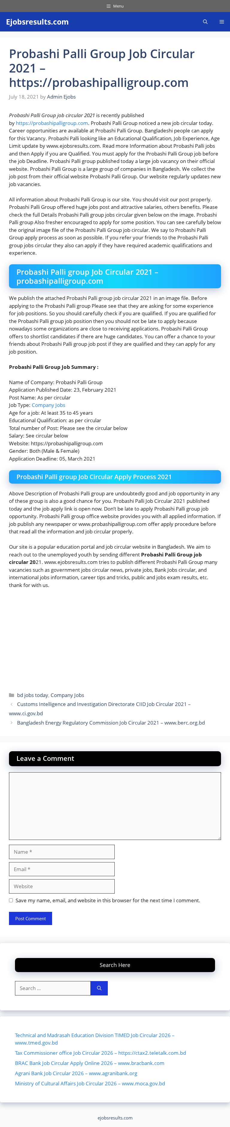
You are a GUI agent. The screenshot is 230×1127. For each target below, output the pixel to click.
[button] (205, 21)
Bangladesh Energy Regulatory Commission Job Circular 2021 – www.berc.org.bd (111, 722)
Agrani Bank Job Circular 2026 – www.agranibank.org (76, 1073)
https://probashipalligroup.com (52, 123)
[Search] (99, 988)
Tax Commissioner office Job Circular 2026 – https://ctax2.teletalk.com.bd (100, 1052)
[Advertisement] (115, 639)
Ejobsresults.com (37, 21)
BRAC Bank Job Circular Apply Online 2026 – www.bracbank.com (89, 1063)
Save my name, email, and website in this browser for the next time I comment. (108, 900)
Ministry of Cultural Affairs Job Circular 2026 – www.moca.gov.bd (90, 1083)
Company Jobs (48, 405)
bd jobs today (32, 695)
